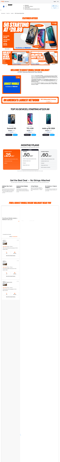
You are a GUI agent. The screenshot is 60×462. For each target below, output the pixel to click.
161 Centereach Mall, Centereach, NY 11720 (9, 268)
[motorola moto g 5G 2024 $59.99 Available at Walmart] (48, 119)
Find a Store (6, 1)
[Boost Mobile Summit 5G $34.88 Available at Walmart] (11, 119)
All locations (3, 13)
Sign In (55, 1)
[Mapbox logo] (0, 10)
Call (55, 7)
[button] (15, 236)
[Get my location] (19, 221)
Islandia (12, 13)
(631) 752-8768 (5, 290)
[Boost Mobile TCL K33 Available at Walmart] (30, 119)
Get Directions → (9, 134)
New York (8, 13)
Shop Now (15, 134)
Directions (55, 5)
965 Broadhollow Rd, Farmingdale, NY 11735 (9, 289)
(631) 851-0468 (5, 249)
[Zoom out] (6, 6)
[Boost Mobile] (2, 1)
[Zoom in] (6, 5)
